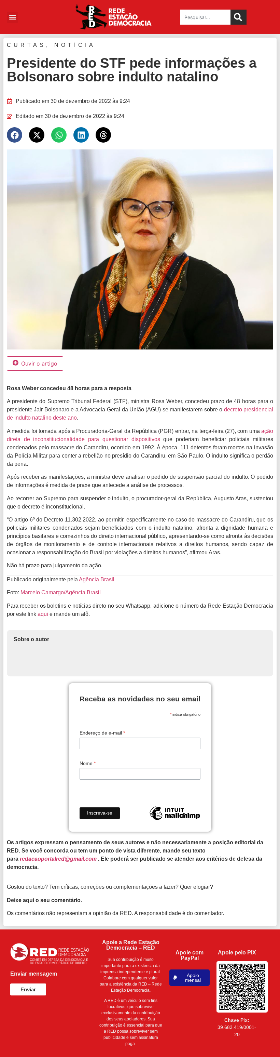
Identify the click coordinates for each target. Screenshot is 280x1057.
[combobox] (205, 17)
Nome (88, 763)
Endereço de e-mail (102, 732)
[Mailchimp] (174, 813)
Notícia (75, 45)
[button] (12, 17)
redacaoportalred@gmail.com (58, 859)
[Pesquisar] (238, 17)
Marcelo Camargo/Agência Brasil (60, 592)
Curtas (26, 45)
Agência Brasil (96, 579)
